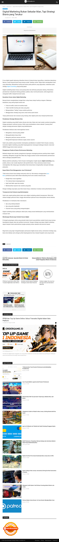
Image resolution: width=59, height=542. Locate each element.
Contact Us (55, 540)
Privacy (42, 540)
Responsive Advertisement (29, 30)
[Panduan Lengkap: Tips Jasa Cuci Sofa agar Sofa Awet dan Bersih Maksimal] (47, 274)
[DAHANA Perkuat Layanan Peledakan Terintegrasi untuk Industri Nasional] (29, 274)
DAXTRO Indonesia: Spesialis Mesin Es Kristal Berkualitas (15, 258)
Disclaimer (37, 540)
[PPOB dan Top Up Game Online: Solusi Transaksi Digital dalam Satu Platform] (11, 274)
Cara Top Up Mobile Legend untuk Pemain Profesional (35, 382)
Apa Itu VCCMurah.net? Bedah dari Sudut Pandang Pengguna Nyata (38, 426)
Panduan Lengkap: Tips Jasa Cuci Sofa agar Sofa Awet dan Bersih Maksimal (46, 283)
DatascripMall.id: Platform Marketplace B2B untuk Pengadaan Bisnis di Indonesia (44, 258)
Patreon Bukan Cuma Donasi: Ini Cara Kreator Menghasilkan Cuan (38, 500)
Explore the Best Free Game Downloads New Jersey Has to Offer (38, 455)
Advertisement (48, 540)
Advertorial (5, 8)
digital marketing (11, 86)
